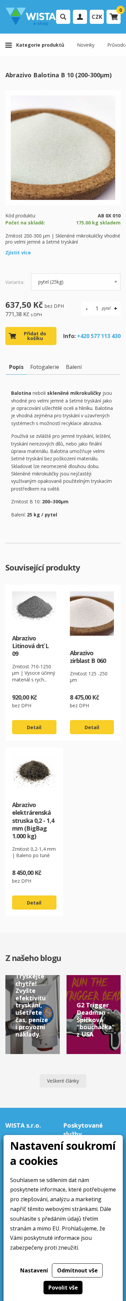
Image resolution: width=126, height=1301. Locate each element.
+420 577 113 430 (99, 336)
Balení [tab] (74, 367)
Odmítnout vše (77, 1270)
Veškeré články (63, 1081)
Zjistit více (18, 252)
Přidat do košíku (35, 335)
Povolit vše (63, 1287)
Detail (34, 727)
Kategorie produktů (40, 45)
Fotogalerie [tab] (44, 367)
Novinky (85, 45)
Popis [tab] (16, 367)
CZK (97, 16)
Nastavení (34, 1270)
